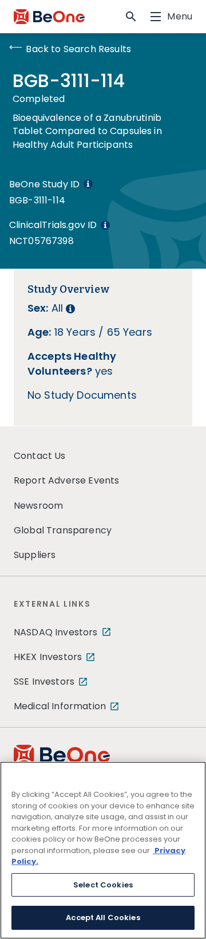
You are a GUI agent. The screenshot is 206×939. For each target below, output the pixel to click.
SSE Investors (44, 681)
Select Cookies (103, 884)
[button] (131, 16)
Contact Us (40, 455)
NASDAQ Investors (56, 632)
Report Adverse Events (66, 480)
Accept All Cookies (103, 917)
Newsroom (38, 505)
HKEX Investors (48, 656)
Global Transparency (63, 530)
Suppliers (35, 554)
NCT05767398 (41, 240)
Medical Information (60, 706)
